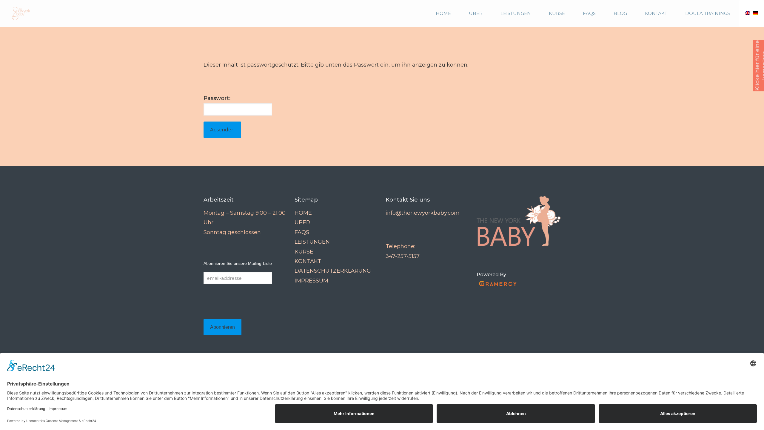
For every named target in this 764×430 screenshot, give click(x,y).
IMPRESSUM (311, 280)
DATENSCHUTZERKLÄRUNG (333, 271)
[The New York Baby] (18, 13)
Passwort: (217, 98)
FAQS (302, 232)
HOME (303, 213)
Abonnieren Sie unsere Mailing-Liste (238, 263)
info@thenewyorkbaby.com (423, 213)
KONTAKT (308, 261)
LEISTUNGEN (312, 242)
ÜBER (302, 222)
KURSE (304, 251)
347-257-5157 (403, 256)
